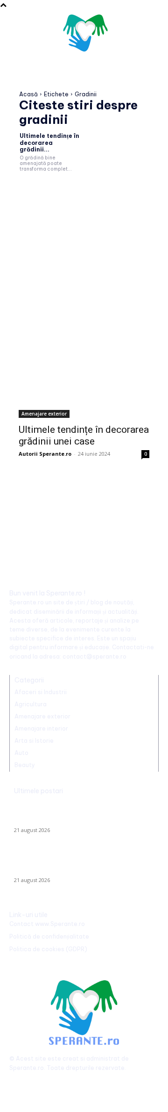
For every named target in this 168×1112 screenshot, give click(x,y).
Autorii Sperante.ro (45, 453)
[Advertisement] (84, 250)
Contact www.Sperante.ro (47, 923)
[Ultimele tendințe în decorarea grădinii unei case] (84, 385)
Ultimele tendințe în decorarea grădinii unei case (84, 435)
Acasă (28, 94)
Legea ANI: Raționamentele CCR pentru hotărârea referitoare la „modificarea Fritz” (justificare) (76, 863)
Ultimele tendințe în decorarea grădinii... (49, 142)
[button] (147, 35)
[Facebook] (17, 1083)
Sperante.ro (26, 1067)
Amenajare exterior (44, 413)
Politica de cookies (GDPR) (48, 949)
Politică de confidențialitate (49, 936)
